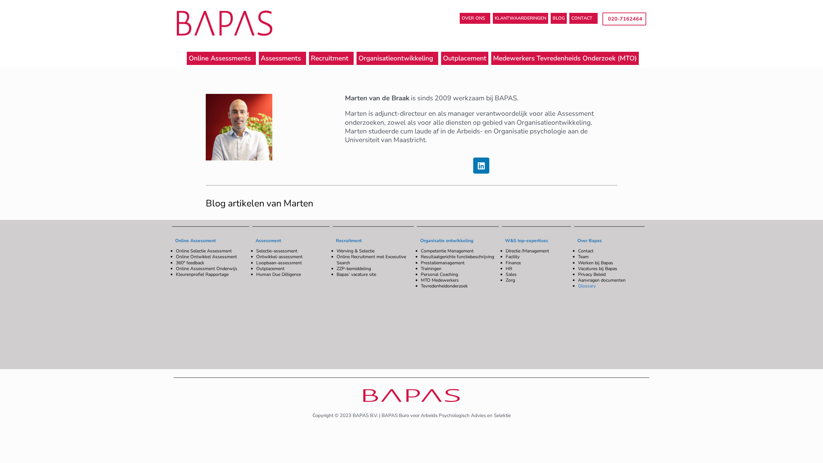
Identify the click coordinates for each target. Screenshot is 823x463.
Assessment (268, 241)
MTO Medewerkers (440, 280)
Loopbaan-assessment (279, 263)
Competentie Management (447, 251)
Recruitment (329, 58)
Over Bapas (589, 241)
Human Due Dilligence (278, 274)
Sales (511, 274)
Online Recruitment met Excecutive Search (371, 260)
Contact (585, 251)
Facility (513, 257)
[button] (475, 18)
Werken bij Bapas (595, 263)
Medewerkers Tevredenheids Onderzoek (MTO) (565, 58)
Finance (513, 263)
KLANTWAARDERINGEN (520, 18)
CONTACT (581, 18)
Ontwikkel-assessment (279, 257)
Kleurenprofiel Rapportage (202, 274)
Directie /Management (527, 251)
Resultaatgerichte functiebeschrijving (457, 257)
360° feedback (190, 263)
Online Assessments (220, 58)
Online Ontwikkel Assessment (206, 257)
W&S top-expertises (526, 241)
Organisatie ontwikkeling (446, 241)
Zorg (510, 280)
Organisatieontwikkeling (395, 58)
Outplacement (464, 58)
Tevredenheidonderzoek (444, 286)
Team (583, 257)
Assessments (281, 58)
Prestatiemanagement (443, 263)
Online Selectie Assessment (204, 251)
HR (509, 269)
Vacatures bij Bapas (597, 269)
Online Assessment (195, 241)
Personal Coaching (439, 274)
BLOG (559, 18)
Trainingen (431, 269)
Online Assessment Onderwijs (206, 269)
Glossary (587, 286)
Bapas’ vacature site (356, 274)
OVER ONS (473, 18)
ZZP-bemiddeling (354, 269)
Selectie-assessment (276, 251)
